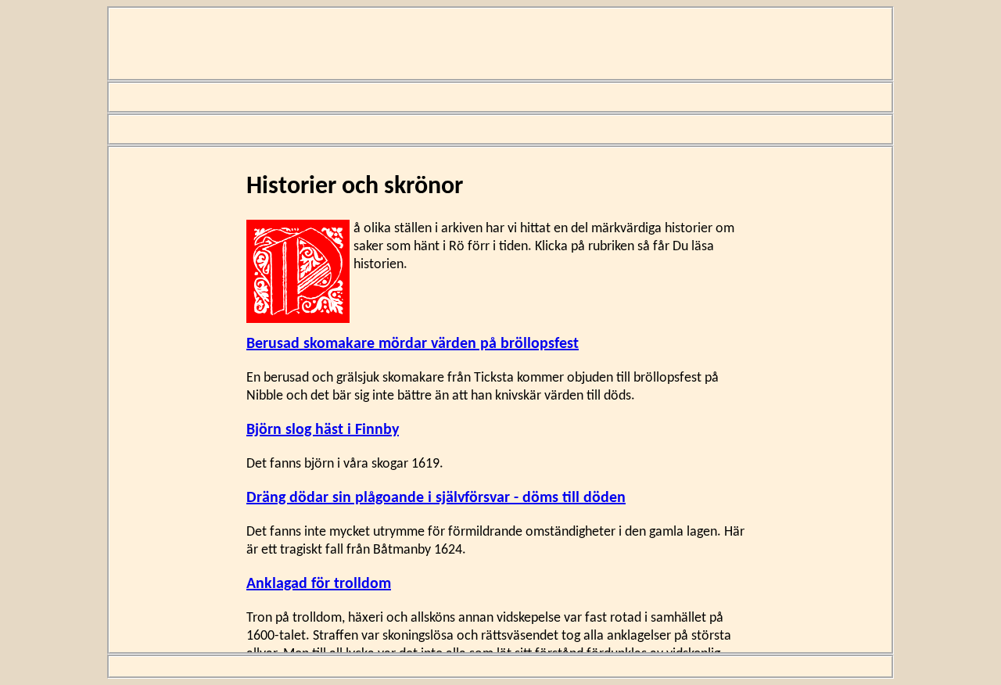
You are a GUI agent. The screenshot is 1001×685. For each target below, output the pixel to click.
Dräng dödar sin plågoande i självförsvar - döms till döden (436, 498)
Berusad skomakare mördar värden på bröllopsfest (412, 344)
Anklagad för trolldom (318, 584)
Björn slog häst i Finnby (322, 430)
